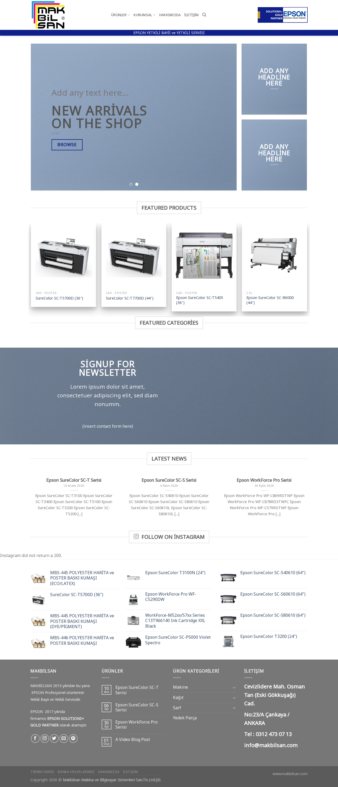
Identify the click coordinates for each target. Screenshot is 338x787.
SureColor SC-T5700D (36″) (59, 298)
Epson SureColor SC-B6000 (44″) (270, 300)
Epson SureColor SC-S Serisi (136, 707)
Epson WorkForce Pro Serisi (136, 725)
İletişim (191, 14)
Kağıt (178, 697)
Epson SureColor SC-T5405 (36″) (199, 300)
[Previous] (41, 117)
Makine (180, 687)
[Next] (226, 117)
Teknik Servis (42, 772)
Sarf (177, 708)
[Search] (204, 15)
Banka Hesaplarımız (76, 772)
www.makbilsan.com (290, 773)
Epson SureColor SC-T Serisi (137, 690)
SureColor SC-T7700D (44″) (129, 298)
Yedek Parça (185, 718)
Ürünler (118, 14)
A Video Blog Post (132, 739)
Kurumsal (143, 14)
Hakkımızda (170, 14)
